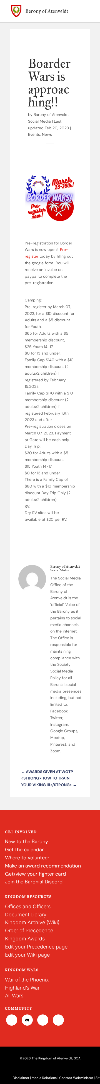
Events (34, 134)
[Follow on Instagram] (42, 1020)
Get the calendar (24, 849)
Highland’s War (22, 988)
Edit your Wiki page (27, 955)
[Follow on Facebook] (11, 1020)
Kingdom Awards (25, 939)
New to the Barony (26, 841)
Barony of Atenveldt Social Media (65, 568)
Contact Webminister (76, 1078)
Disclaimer (21, 1078)
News (47, 134)
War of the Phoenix (27, 980)
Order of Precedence (29, 930)
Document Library (25, 914)
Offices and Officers (28, 906)
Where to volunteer (27, 857)
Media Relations (44, 1078)
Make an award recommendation (43, 865)
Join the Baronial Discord (33, 881)
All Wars (14, 996)
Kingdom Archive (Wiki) (32, 922)
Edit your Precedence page (36, 947)
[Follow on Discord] (27, 1020)
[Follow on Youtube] (58, 1020)
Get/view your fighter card (35, 874)
